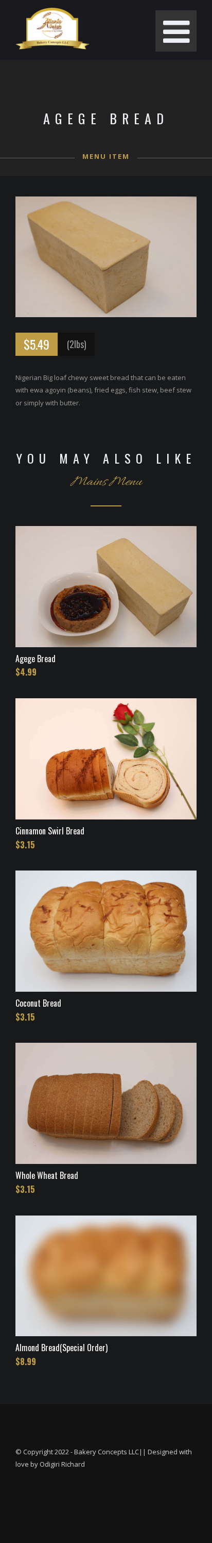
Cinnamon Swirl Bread (49, 831)
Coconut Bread (38, 1003)
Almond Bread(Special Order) (61, 1347)
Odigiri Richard (62, 1464)
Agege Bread (35, 658)
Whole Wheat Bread (46, 1175)
